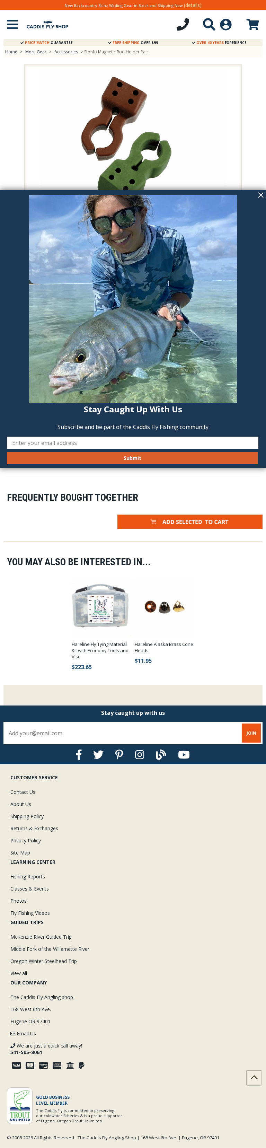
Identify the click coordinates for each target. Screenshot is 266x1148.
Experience (221, 42)
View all (18, 973)
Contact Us (22, 792)
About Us (20, 804)
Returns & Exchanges (34, 828)
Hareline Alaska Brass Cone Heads (164, 647)
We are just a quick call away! (46, 1048)
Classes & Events (29, 888)
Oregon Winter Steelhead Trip (43, 961)
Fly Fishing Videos (30, 913)
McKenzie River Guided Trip (41, 937)
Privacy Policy (25, 840)
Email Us (25, 1033)
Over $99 (135, 42)
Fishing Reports (27, 876)
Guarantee (49, 42)
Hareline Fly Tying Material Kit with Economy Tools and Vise (100, 650)
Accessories (66, 52)
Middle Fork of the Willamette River (49, 949)
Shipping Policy (27, 816)
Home (11, 52)
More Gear (35, 52)
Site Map (20, 852)
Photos (18, 900)
